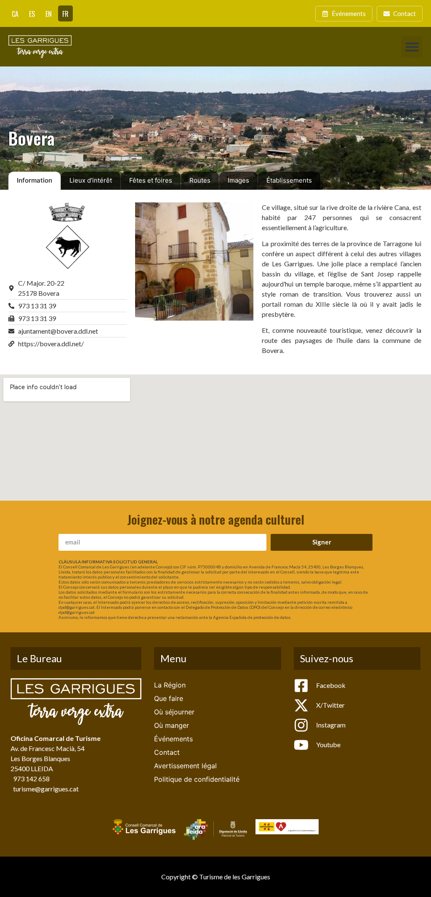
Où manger (171, 725)
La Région (170, 685)
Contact (167, 752)
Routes (199, 180)
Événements (173, 739)
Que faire (168, 698)
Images (238, 180)
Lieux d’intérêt (90, 180)
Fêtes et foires (150, 180)
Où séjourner (174, 712)
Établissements (289, 180)
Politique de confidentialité (196, 779)
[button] (412, 47)
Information (34, 180)
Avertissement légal (185, 766)
